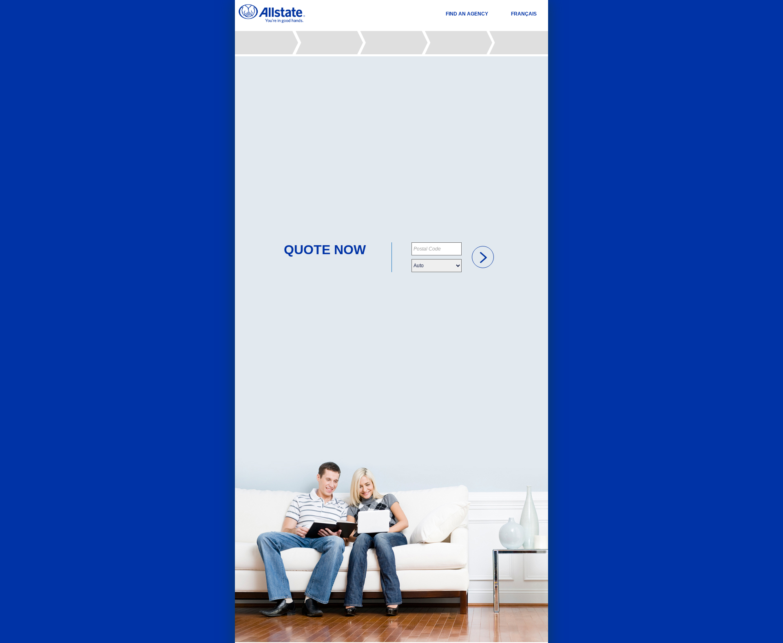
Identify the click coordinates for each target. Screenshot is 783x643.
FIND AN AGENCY (467, 14)
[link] (483, 257)
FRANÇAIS (524, 14)
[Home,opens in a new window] (271, 13)
